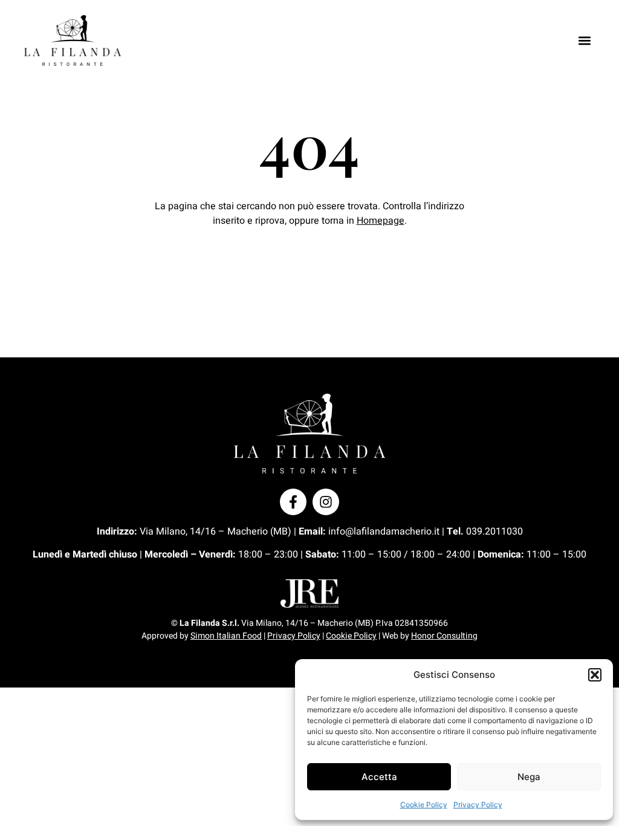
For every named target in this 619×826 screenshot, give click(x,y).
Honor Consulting (444, 635)
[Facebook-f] (293, 502)
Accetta (379, 776)
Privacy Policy (477, 804)
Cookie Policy (423, 804)
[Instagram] (326, 502)
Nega (528, 776)
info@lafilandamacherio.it (383, 531)
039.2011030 (494, 531)
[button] (595, 675)
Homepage (380, 220)
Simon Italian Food (226, 635)
